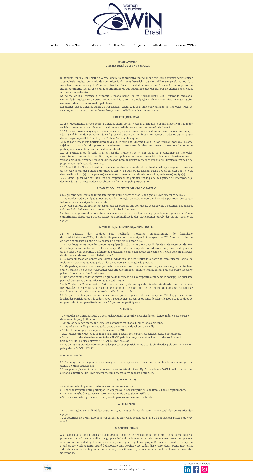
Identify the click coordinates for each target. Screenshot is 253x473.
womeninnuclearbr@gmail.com (126, 469)
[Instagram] (204, 469)
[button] (73, 45)
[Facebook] (196, 469)
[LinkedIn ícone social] (187, 469)
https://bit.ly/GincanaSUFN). (78, 237)
